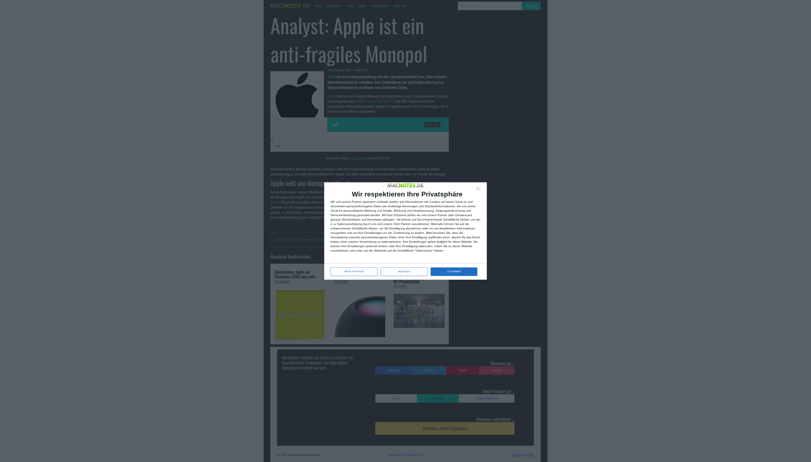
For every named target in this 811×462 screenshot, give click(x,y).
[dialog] (405, 230)
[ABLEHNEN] (479, 190)
